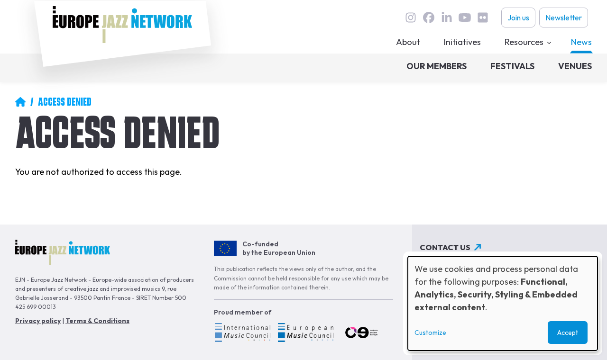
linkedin (447, 17)
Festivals (512, 66)
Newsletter (563, 17)
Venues (575, 66)
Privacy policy (38, 320)
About (408, 41)
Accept (567, 332)
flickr (483, 17)
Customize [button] (430, 332)
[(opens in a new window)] (242, 334)
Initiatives (462, 41)
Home (20, 102)
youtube (465, 17)
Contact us (445, 247)
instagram (411, 17)
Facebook (429, 17)
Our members (436, 66)
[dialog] (503, 303)
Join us (518, 17)
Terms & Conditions (97, 320)
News (581, 41)
